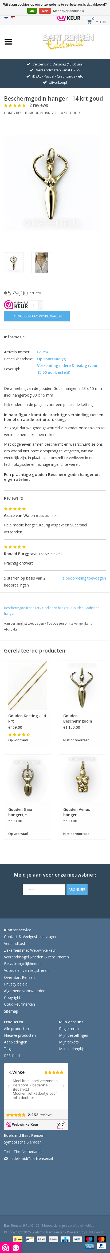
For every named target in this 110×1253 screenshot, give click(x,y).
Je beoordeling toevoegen (83, 578)
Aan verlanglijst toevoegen (24, 623)
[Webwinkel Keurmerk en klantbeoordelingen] (16, 304)
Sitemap (11, 1011)
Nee (45, 11)
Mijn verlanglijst (72, 1048)
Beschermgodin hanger (22, 608)
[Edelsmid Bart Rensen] (68, 41)
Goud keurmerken (19, 1004)
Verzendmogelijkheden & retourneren (36, 956)
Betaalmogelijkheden (22, 963)
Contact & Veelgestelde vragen (30, 936)
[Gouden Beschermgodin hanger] (82, 685)
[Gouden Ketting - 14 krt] (27, 685)
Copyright (12, 997)
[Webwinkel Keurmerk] (69, 16)
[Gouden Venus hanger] (82, 779)
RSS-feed (12, 1055)
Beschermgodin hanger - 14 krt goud (48, 113)
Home (8, 113)
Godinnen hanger (55, 608)
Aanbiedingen (15, 1042)
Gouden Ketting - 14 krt (27, 718)
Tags (8, 1048)
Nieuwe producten (20, 1035)
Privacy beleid (16, 984)
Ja (32, 11)
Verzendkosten (17, 943)
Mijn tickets (69, 1042)
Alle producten (16, 1028)
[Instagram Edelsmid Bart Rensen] (79, 906)
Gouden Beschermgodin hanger (77, 718)
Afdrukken (11, 629)
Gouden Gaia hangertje (20, 812)
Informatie (14, 336)
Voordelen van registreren (26, 970)
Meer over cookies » (68, 11)
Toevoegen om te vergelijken (69, 623)
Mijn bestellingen (73, 1035)
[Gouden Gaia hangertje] (27, 779)
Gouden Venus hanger (76, 812)
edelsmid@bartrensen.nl (32, 1158)
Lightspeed (94, 1232)
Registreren (69, 1028)
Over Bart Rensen (19, 977)
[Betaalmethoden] (17, 1239)
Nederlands (6, 16)
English (13, 16)
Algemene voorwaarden (24, 990)
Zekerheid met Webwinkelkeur (30, 950)
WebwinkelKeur (84, 1225)
